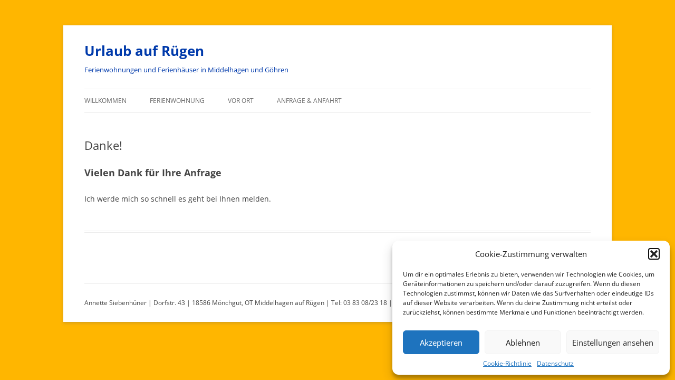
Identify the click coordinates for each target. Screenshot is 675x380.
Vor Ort (241, 100)
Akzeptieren (441, 342)
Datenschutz (555, 363)
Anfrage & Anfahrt (309, 100)
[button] (654, 254)
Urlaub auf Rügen (144, 50)
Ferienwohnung (177, 100)
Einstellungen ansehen (612, 342)
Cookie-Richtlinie (507, 363)
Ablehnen (523, 342)
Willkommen (105, 100)
